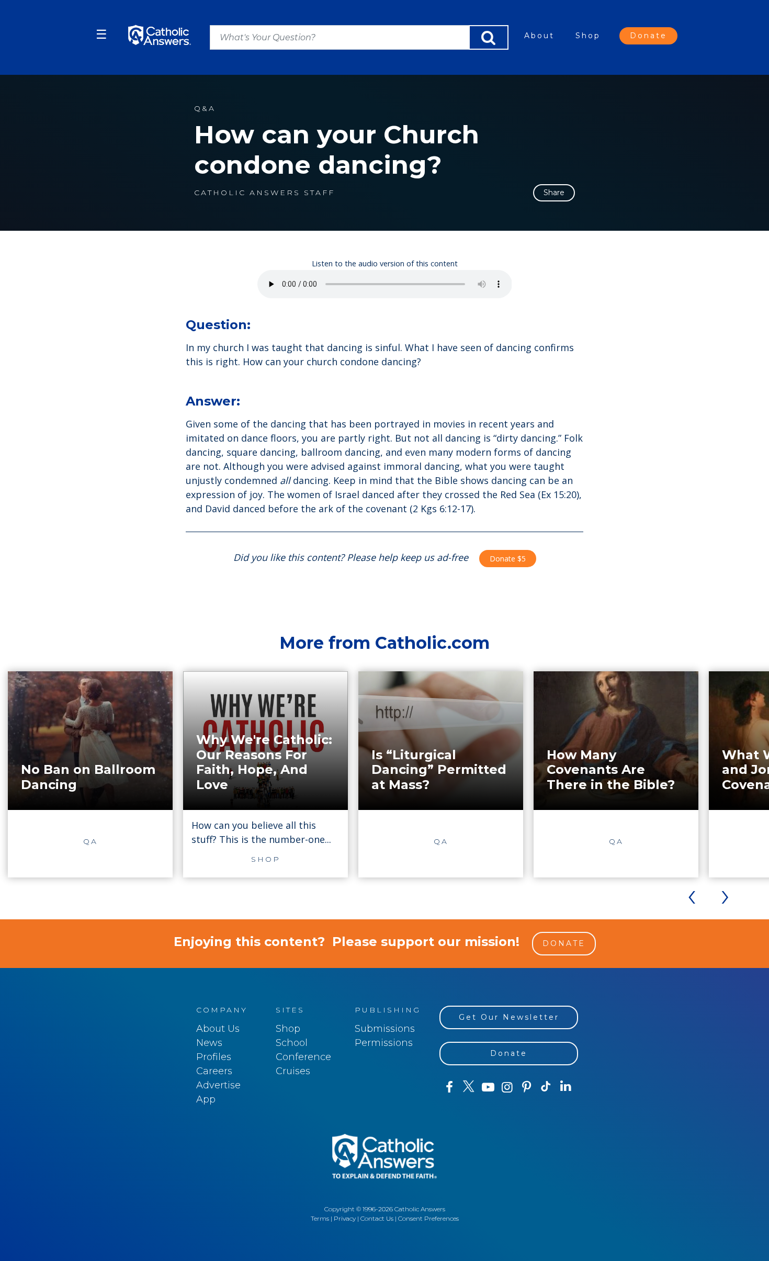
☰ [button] (101, 34)
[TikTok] (546, 1087)
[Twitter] (468, 1087)
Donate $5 (508, 559)
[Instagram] (507, 1087)
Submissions (385, 1028)
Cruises (293, 1071)
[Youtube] (487, 1087)
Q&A (205, 108)
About (539, 35)
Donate (648, 35)
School (292, 1043)
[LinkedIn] (565, 1087)
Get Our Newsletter (509, 1017)
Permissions (384, 1043)
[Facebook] (449, 1087)
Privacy (345, 1218)
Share (554, 192)
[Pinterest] (526, 1087)
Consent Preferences (428, 1218)
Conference (303, 1057)
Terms (320, 1218)
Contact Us (376, 1218)
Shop (588, 35)
